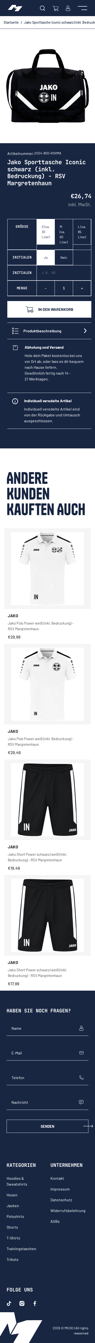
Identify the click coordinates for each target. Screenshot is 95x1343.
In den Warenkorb (55, 309)
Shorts (12, 1227)
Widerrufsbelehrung (68, 1210)
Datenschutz (61, 1199)
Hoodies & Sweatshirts (17, 1181)
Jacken (13, 1205)
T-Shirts (13, 1237)
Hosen (12, 1194)
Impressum (60, 1189)
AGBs (55, 1221)
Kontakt (57, 1178)
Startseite (11, 22)
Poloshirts (15, 1216)
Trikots (13, 1259)
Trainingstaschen (21, 1248)
